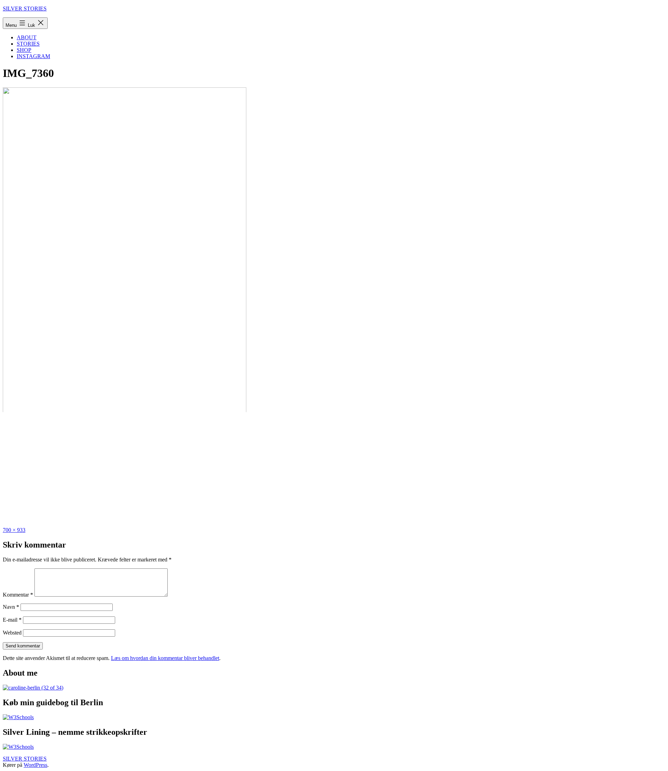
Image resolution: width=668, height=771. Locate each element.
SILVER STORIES (25, 8)
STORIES (28, 44)
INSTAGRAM (33, 56)
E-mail (12, 620)
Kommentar (18, 595)
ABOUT (27, 37)
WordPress (35, 765)
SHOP (24, 50)
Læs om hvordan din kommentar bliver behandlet (165, 658)
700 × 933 (14, 530)
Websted (12, 633)
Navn (11, 607)
